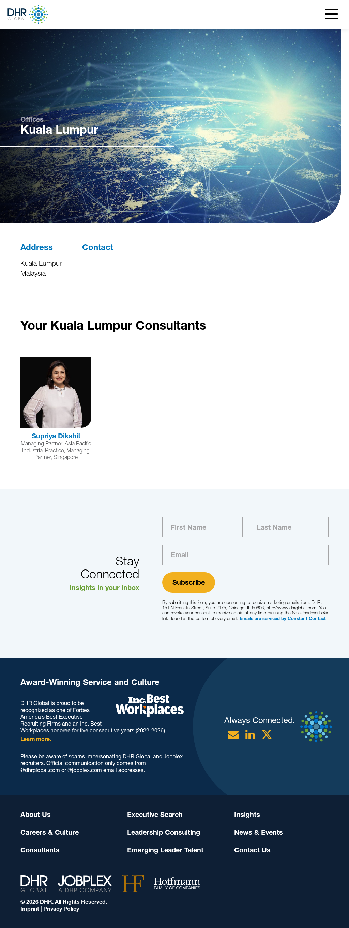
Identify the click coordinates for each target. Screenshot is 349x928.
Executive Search (155, 814)
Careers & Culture (49, 832)
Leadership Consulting (163, 832)
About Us (35, 814)
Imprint (29, 908)
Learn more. (35, 739)
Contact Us (252, 850)
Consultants (40, 850)
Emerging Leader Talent (165, 850)
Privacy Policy (61, 908)
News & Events (258, 832)
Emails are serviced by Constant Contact (283, 618)
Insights (247, 814)
